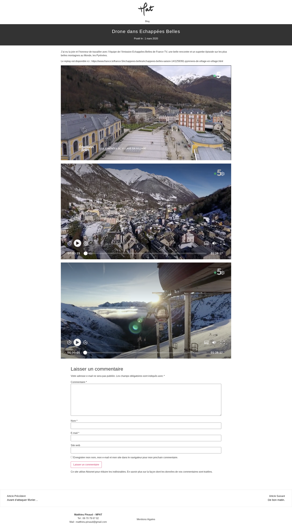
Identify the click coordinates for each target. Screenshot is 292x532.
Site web (75, 445)
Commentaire (79, 382)
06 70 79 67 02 (91, 518)
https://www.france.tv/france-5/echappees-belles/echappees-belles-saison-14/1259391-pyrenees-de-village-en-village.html (157, 61)
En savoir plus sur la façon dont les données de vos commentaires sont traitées (169, 471)
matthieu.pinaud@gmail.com (91, 522)
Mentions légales (146, 519)
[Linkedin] (207, 519)
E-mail (75, 433)
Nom (74, 421)
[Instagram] (200, 519)
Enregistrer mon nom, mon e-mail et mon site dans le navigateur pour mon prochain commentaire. (125, 457)
